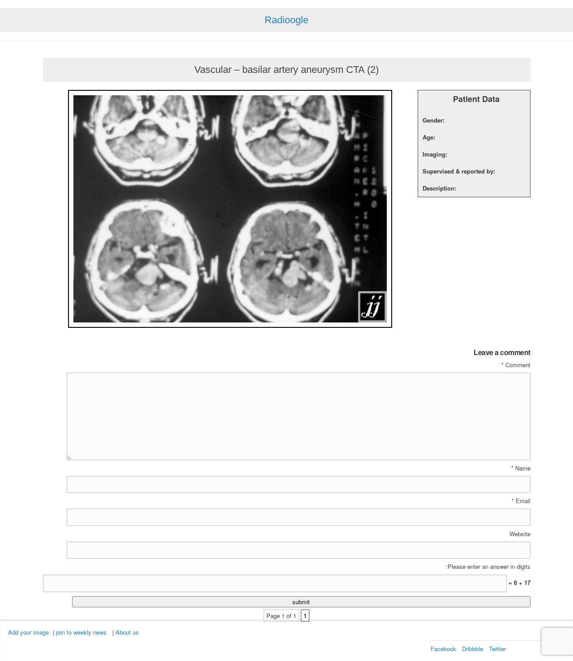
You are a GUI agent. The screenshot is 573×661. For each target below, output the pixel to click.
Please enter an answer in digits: (488, 567)
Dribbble (472, 648)
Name (520, 468)
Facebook (443, 648)
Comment (515, 365)
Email (521, 501)
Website (519, 534)
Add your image (28, 632)
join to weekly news (81, 632)
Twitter (497, 648)
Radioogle (286, 19)
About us (127, 632)
